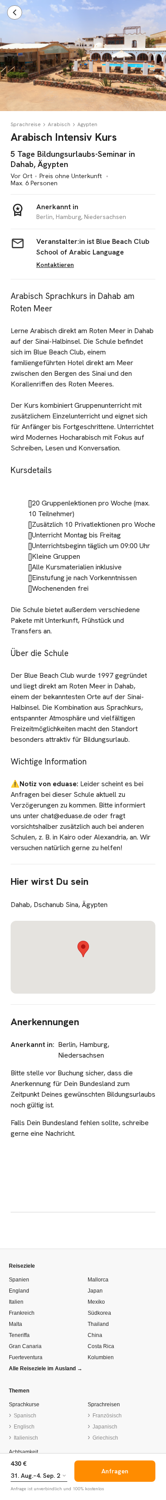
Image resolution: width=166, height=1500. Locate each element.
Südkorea (99, 1313)
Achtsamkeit (23, 1452)
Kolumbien (101, 1357)
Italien (16, 1302)
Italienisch (26, 1438)
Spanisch (25, 1415)
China (95, 1335)
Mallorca (98, 1280)
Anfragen (114, 1471)
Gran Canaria (25, 1346)
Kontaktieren (55, 265)
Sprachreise (26, 124)
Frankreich (22, 1313)
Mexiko (96, 1302)
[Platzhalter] (44, 124)
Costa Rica (101, 1346)
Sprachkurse (24, 1404)
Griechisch (105, 1438)
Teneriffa (19, 1335)
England (19, 1291)
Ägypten (87, 124)
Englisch (24, 1427)
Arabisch (59, 124)
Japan (95, 1291)
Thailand (98, 1324)
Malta (15, 1324)
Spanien (19, 1280)
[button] (83, 949)
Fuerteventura (25, 1357)
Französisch (107, 1415)
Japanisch (105, 1427)
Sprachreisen (104, 1404)
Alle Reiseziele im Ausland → (45, 1368)
